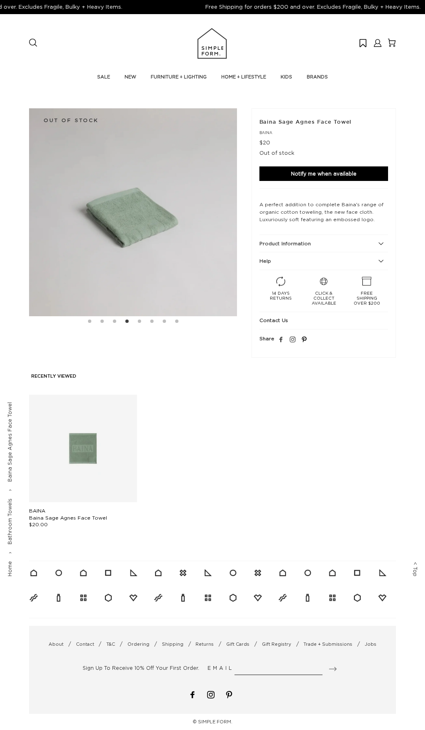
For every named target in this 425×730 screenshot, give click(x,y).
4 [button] (127, 322)
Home (10, 568)
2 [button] (102, 322)
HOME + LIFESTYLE (243, 77)
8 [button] (177, 322)
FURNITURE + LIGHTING (179, 77)
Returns (204, 644)
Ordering (138, 644)
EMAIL (221, 668)
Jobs (370, 644)
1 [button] (89, 322)
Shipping (172, 644)
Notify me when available (324, 174)
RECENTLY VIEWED (53, 376)
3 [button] (114, 322)
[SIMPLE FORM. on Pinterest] (229, 694)
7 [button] (164, 322)
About (56, 644)
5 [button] (139, 322)
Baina (265, 132)
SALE (103, 77)
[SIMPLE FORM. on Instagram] (293, 339)
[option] (133, 212)
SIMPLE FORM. (215, 722)
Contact (85, 644)
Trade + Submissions (327, 644)
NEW (130, 77)
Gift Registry (276, 644)
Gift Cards (237, 644)
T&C (110, 644)
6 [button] (152, 322)
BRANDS (317, 77)
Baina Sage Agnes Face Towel (68, 518)
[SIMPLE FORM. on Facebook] (192, 694)
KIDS (286, 77)
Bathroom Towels (10, 521)
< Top (415, 569)
